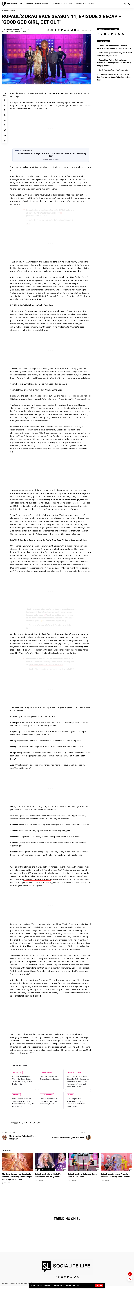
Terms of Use (74, 1285)
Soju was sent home (53, 93)
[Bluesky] (119, 34)
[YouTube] (105, 34)
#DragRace (67, 210)
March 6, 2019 (68, 669)
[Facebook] (98, 34)
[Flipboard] (112, 34)
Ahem (39, 299)
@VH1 (54, 213)
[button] (99, 1285)
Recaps (21, 1123)
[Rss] (123, 34)
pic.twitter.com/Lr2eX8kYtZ (37, 216)
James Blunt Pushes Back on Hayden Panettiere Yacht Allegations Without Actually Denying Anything (114, 63)
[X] (101, 34)
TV (39, 1123)
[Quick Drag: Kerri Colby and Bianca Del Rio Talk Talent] (83, 1162)
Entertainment (8, 11)
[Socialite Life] (12, 4)
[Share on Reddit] (65, 30)
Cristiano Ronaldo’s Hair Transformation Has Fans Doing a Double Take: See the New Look (114, 77)
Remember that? (74, 271)
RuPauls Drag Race (30, 1123)
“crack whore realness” (35, 311)
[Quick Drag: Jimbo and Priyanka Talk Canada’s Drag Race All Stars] (116, 1162)
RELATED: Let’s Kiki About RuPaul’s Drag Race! (32, 305)
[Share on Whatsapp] (4, 115)
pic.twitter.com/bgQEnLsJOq (54, 621)
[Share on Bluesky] (71, 30)
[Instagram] (108, 34)
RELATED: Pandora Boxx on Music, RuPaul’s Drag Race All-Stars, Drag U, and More (48, 540)
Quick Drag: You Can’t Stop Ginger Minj (113, 70)
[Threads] (115, 34)
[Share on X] (58, 30)
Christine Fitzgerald (11, 29)
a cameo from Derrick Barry (37, 879)
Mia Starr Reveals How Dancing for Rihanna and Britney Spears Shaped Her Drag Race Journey (17, 1177)
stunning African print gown (73, 634)
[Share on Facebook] (55, 30)
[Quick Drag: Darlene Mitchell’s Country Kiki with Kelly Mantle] (50, 1162)
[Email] (74, 30)
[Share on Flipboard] (62, 30)
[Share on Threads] (68, 30)
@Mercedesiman (42, 609)
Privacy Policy (60, 1285)
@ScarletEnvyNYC (55, 210)
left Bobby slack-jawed (30, 996)
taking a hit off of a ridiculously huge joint (64, 499)
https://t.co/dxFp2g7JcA (53, 664)
